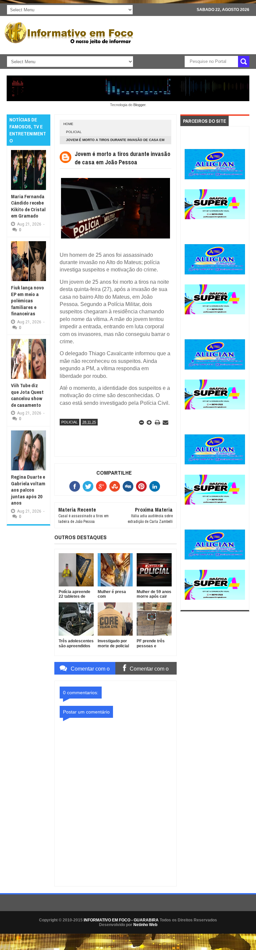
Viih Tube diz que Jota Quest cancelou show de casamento (27, 395)
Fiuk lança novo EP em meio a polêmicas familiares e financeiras (27, 300)
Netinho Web (145, 924)
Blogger (139, 105)
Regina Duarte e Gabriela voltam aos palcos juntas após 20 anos (28, 489)
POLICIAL (74, 132)
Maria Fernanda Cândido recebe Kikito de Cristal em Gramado (28, 206)
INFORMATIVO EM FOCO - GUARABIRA (121, 920)
